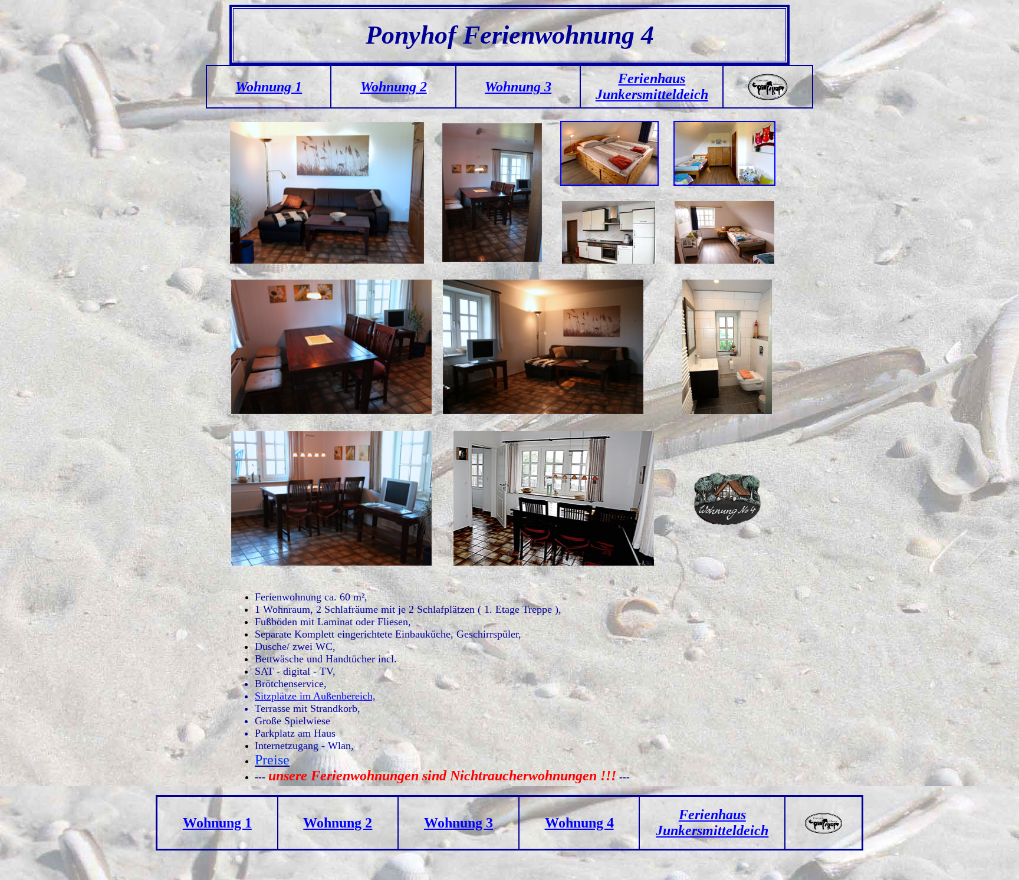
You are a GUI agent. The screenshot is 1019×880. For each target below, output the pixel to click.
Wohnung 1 (217, 822)
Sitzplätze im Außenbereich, (315, 696)
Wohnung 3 (518, 86)
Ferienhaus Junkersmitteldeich (652, 86)
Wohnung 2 (393, 86)
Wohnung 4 (579, 822)
